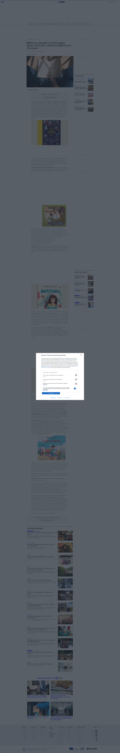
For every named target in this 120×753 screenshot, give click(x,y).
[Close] (81, 355)
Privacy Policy (67, 397)
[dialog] (60, 376)
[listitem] (60, 372)
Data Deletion (53, 397)
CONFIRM (51, 393)
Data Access (60, 397)
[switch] (75, 375)
